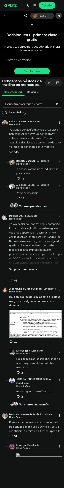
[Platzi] (11, 5)
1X (49, 82)
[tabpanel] (32, 293)
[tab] (13, 92)
